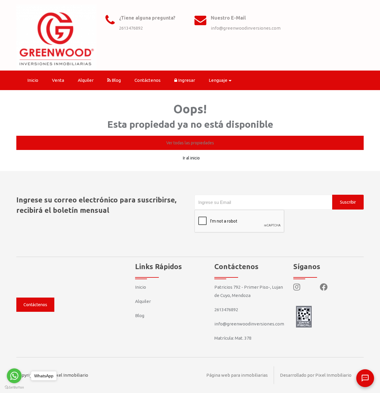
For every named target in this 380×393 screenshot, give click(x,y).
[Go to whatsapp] (14, 375)
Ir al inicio (191, 158)
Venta (58, 80)
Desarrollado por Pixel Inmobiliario (316, 375)
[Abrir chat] (365, 378)
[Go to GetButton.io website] (14, 387)
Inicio (32, 80)
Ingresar (186, 80)
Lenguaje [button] (218, 80)
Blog (116, 80)
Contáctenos (147, 80)
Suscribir (348, 202)
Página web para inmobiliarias (237, 375)
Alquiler (86, 80)
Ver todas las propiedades (190, 142)
